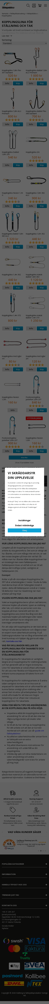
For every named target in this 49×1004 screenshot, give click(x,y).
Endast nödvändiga (24, 525)
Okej (24, 530)
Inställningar (24, 520)
